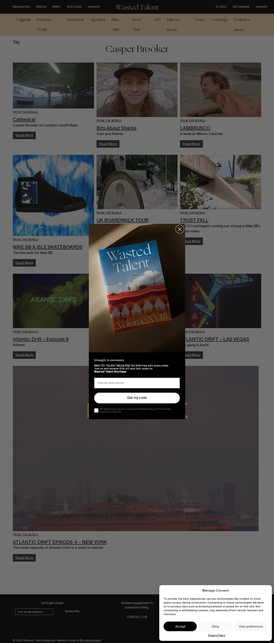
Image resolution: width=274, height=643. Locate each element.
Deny (215, 626)
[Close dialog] (179, 229)
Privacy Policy (216, 635)
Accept (180, 626)
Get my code (137, 398)
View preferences (251, 626)
